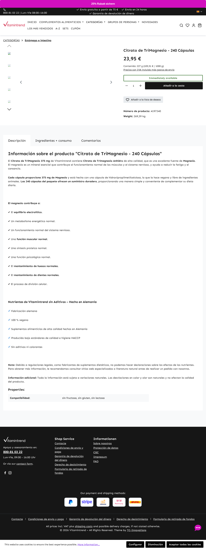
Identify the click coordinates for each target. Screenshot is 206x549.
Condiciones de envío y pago (46, 519)
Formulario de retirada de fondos (174, 519)
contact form (24, 463)
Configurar (135, 544)
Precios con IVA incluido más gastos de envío (148, 69)
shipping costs (84, 526)
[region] (60, 82)
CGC (96, 452)
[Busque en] (181, 25)
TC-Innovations (136, 530)
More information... (89, 544)
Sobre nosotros (102, 443)
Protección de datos (105, 447)
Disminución (155, 544)
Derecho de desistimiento (70, 464)
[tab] (16, 140)
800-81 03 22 (12, 452)
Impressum (100, 456)
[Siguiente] (111, 82)
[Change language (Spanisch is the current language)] (200, 11)
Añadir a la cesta (173, 85)
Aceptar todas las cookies (185, 544)
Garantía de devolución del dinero (90, 519)
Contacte (60, 443)
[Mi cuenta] (194, 25)
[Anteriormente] (21, 82)
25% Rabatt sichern (103, 3)
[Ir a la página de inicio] (12, 25)
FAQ (95, 461)
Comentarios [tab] (91, 140)
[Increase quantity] (140, 85)
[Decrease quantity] (126, 85)
